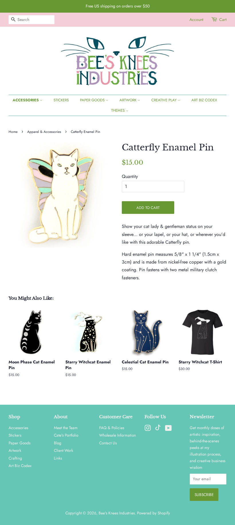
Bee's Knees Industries (117, 513)
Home (13, 131)
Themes (118, 110)
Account (196, 19)
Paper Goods (93, 100)
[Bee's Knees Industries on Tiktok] (158, 429)
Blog (57, 443)
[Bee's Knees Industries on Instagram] (147, 429)
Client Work (63, 450)
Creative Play (164, 100)
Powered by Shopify (153, 513)
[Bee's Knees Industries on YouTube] (168, 429)
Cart (222, 19)
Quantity (130, 176)
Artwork (129, 100)
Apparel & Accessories (44, 131)
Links (58, 458)
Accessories (26, 100)
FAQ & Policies (111, 428)
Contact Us (108, 443)
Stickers (61, 100)
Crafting (15, 458)
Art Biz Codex (204, 100)
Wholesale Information (117, 435)
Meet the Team (66, 428)
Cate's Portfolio (66, 435)
